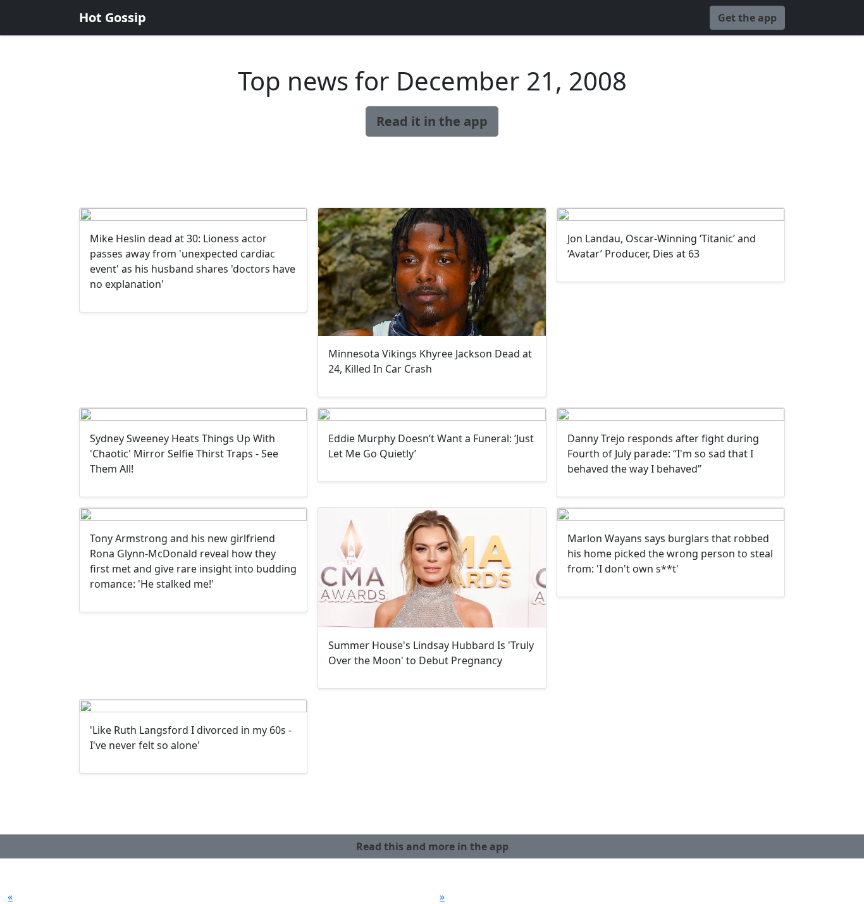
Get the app (747, 18)
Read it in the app (432, 121)
